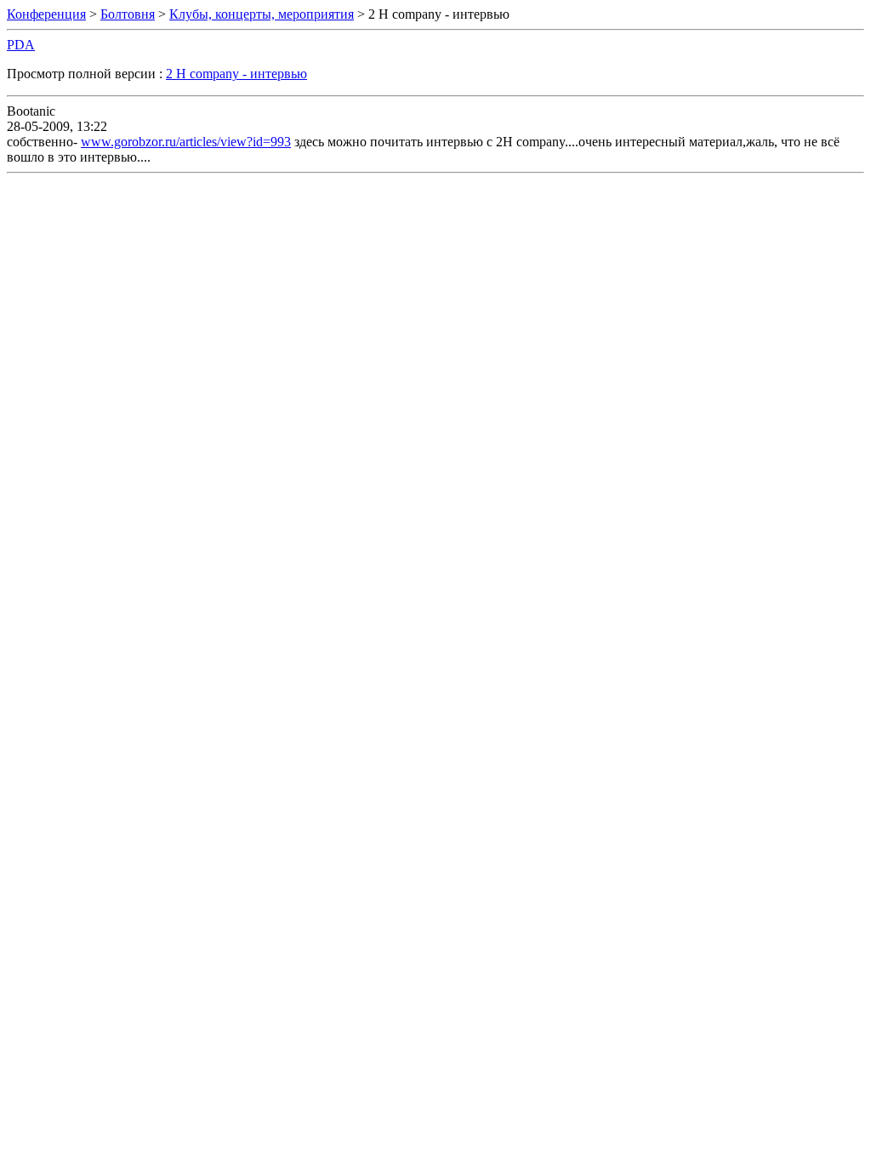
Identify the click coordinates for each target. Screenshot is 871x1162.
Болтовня (127, 14)
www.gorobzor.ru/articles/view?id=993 (186, 141)
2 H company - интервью (236, 73)
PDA (21, 44)
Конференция (46, 14)
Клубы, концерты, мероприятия (261, 14)
